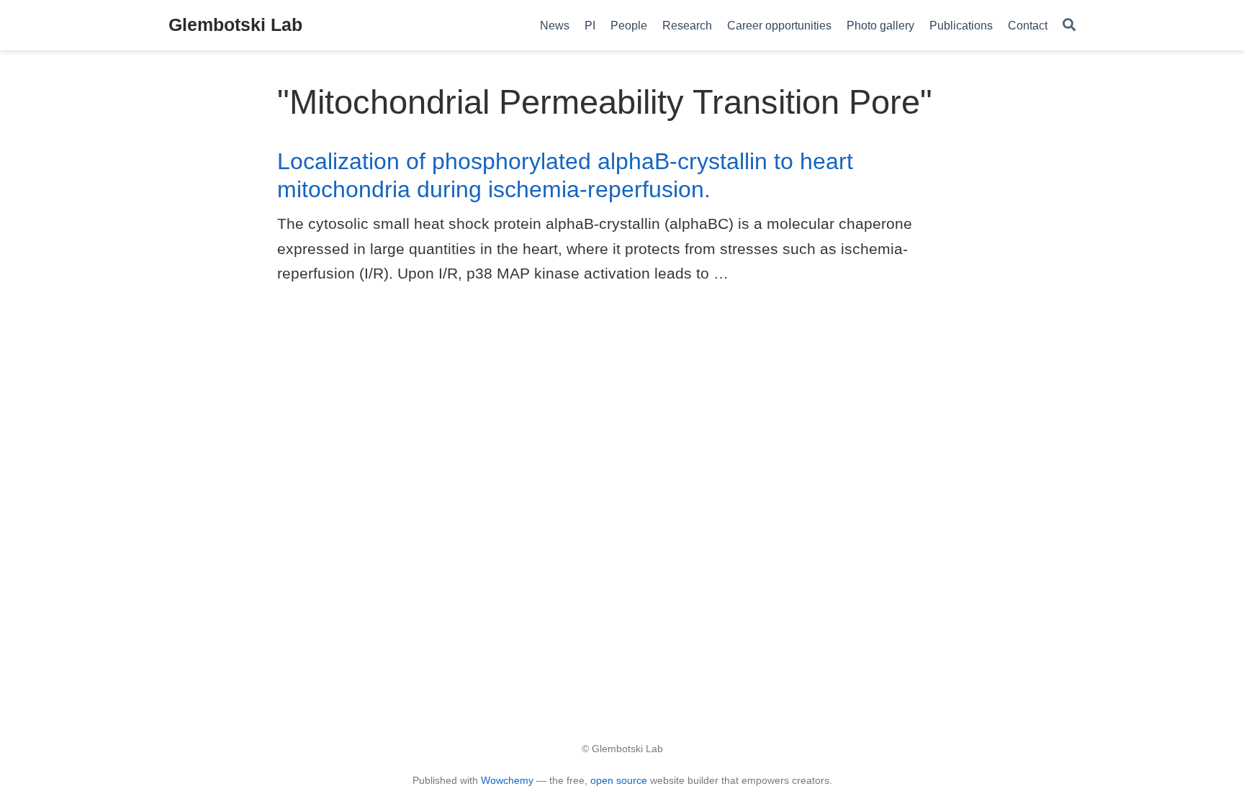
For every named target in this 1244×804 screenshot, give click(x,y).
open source (618, 780)
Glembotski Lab (235, 24)
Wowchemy (507, 780)
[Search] (1069, 25)
